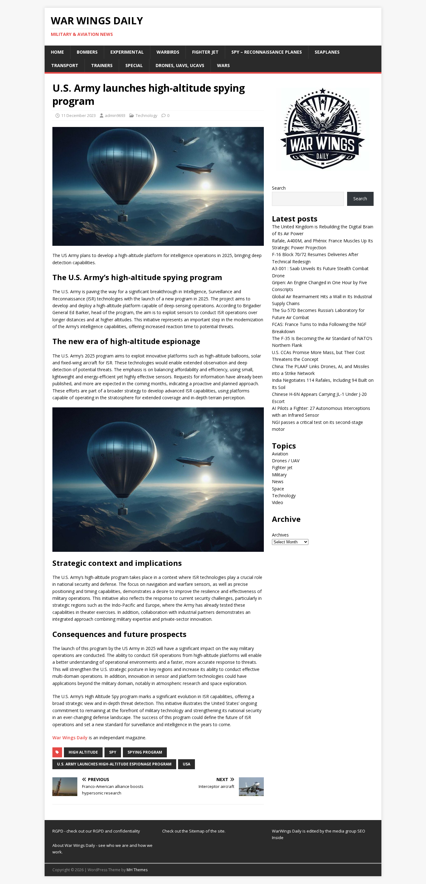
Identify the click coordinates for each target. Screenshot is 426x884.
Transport (64, 65)
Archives (280, 535)
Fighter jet (205, 52)
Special (134, 65)
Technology (146, 115)
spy (112, 752)
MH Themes (137, 869)
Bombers (87, 52)
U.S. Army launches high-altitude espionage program (114, 764)
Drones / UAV (285, 461)
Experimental (127, 52)
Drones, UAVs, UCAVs (180, 65)
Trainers (102, 65)
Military (279, 475)
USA (186, 764)
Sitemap (197, 831)
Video (277, 502)
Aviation (280, 454)
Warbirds (168, 52)
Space (278, 489)
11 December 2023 (78, 115)
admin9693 (115, 115)
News (277, 481)
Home (57, 52)
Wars (223, 65)
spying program (145, 752)
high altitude (83, 752)
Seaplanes (327, 52)
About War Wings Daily (73, 845)
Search (279, 188)
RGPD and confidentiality (116, 831)
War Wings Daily (70, 738)
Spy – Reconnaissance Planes (266, 52)
